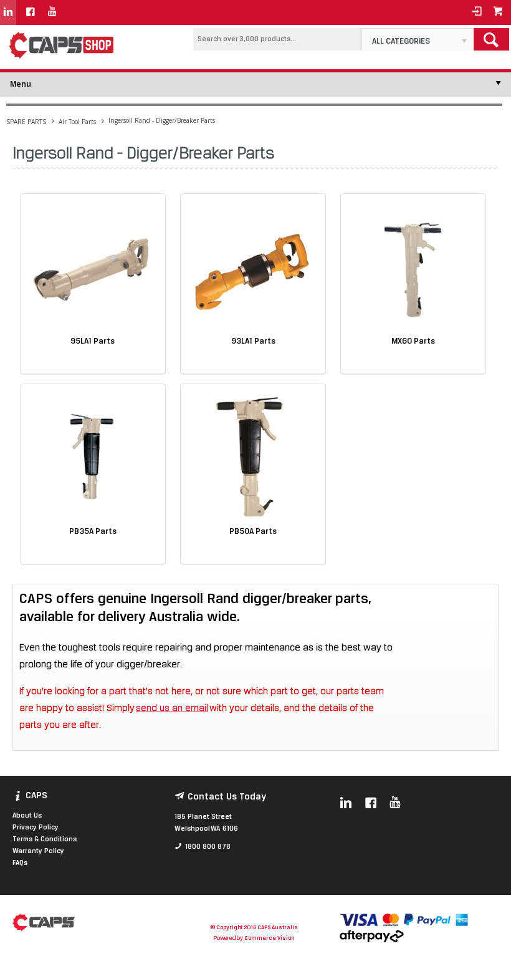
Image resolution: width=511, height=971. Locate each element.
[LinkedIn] (8, 12)
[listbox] (417, 39)
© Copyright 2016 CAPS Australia (254, 927)
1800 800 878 (208, 847)
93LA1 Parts (253, 341)
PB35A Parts (93, 531)
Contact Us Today (227, 797)
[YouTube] (52, 12)
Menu (20, 84)
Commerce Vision (269, 938)
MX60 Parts (413, 341)
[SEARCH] (491, 39)
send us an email (172, 708)
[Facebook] (30, 12)
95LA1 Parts (92, 341)
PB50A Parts (253, 531)
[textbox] (277, 39)
